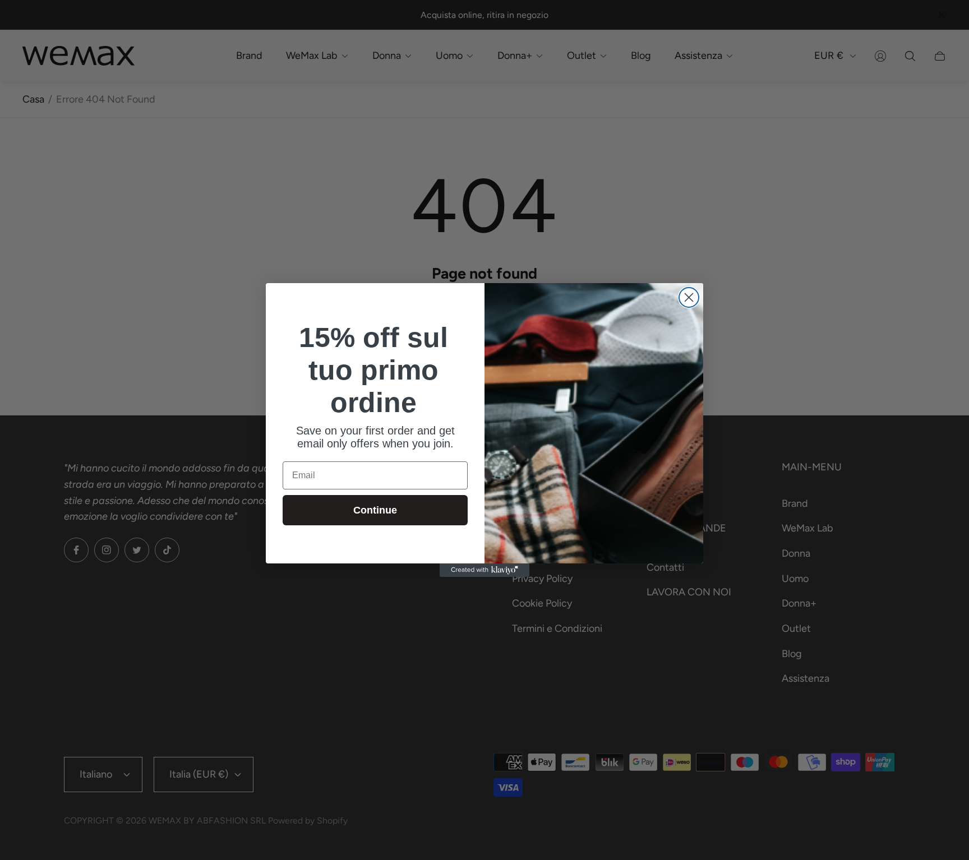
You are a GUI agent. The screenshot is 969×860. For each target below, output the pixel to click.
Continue (375, 510)
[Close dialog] (689, 297)
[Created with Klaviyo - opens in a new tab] (484, 570)
